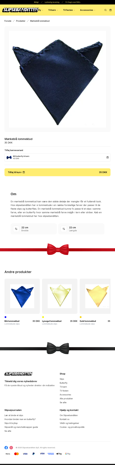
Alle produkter (66, 398)
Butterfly (36, 10)
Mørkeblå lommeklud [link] (40, 21)
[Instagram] (11, 447)
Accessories (86, 10)
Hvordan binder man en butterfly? (20, 419)
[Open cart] (110, 10)
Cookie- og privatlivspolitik (72, 427)
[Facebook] (6, 447)
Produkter (20, 21)
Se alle (63, 402)
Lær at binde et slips (13, 415)
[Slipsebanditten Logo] (18, 374)
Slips (22, 10)
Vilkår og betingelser (69, 423)
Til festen (68, 10)
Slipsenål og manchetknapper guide (21, 427)
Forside (7, 21)
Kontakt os (64, 419)
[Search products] (105, 10)
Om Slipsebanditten (69, 415)
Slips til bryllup (11, 423)
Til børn (52, 10)
